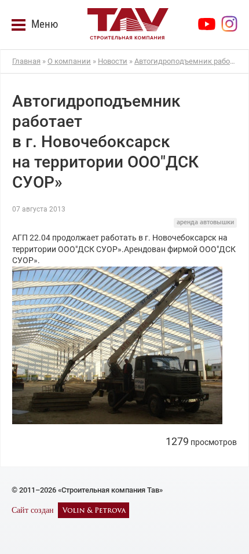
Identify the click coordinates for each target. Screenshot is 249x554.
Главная (26, 61)
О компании (69, 61)
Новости (112, 61)
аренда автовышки (205, 222)
